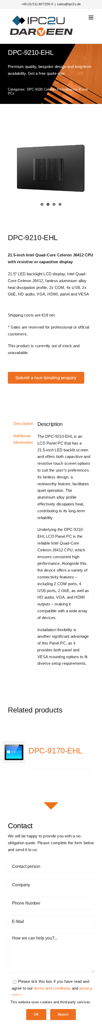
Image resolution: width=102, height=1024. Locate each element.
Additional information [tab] (21, 439)
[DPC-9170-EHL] (14, 752)
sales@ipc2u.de (69, 4)
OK (36, 1014)
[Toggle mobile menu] (91, 17)
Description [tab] (21, 423)
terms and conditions (52, 988)
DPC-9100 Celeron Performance (52, 89)
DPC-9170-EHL (55, 750)
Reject (63, 1014)
